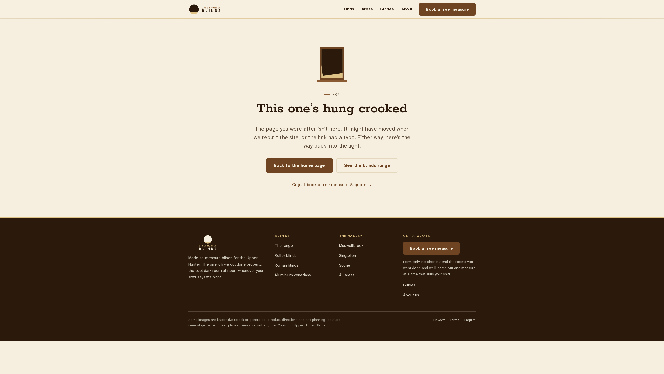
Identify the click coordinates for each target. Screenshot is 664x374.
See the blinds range (367, 165)
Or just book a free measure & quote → (332, 185)
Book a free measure (447, 9)
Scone (344, 265)
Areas (367, 9)
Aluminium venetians (293, 275)
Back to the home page (299, 165)
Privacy (439, 320)
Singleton (347, 255)
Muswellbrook (351, 245)
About (407, 9)
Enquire (470, 320)
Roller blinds (286, 255)
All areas (347, 275)
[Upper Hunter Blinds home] (204, 9)
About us (411, 295)
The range (284, 245)
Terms (454, 320)
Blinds (348, 9)
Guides (387, 9)
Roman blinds (287, 265)
